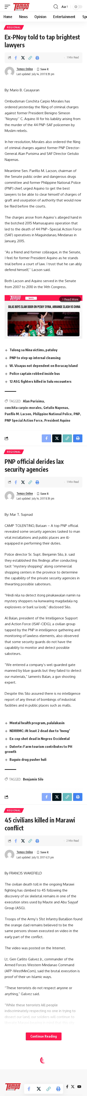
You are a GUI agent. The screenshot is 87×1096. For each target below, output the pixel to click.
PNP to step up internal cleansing (35, 358)
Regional (14, 27)
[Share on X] (23, 57)
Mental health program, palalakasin (37, 723)
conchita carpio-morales (23, 408)
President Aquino (57, 420)
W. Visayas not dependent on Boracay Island (44, 365)
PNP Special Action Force (23, 420)
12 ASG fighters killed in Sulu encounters (40, 381)
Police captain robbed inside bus (35, 373)
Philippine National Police (52, 414)
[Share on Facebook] (16, 57)
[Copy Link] (30, 57)
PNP (77, 414)
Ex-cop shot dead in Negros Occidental (40, 738)
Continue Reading (43, 1036)
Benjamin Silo (33, 779)
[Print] (37, 57)
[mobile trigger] (9, 7)
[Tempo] (21, 7)
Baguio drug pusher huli (28, 759)
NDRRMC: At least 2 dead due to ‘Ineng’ (40, 731)
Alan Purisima (33, 401)
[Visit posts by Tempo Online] (9, 71)
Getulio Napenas (55, 408)
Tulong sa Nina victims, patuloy (33, 350)
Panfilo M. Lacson (18, 414)
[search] (55, 6)
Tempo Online (24, 69)
